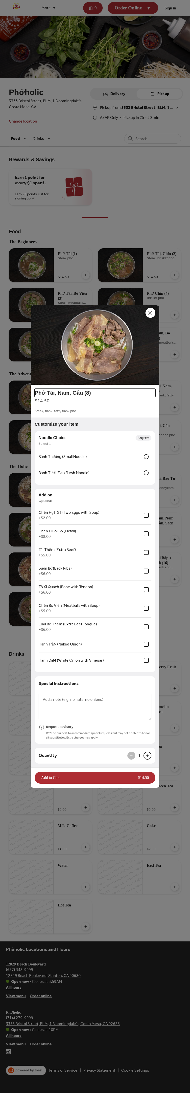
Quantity (48, 755)
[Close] (150, 313)
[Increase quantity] (147, 756)
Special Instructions (59, 683)
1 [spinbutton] (139, 755)
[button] (95, 345)
